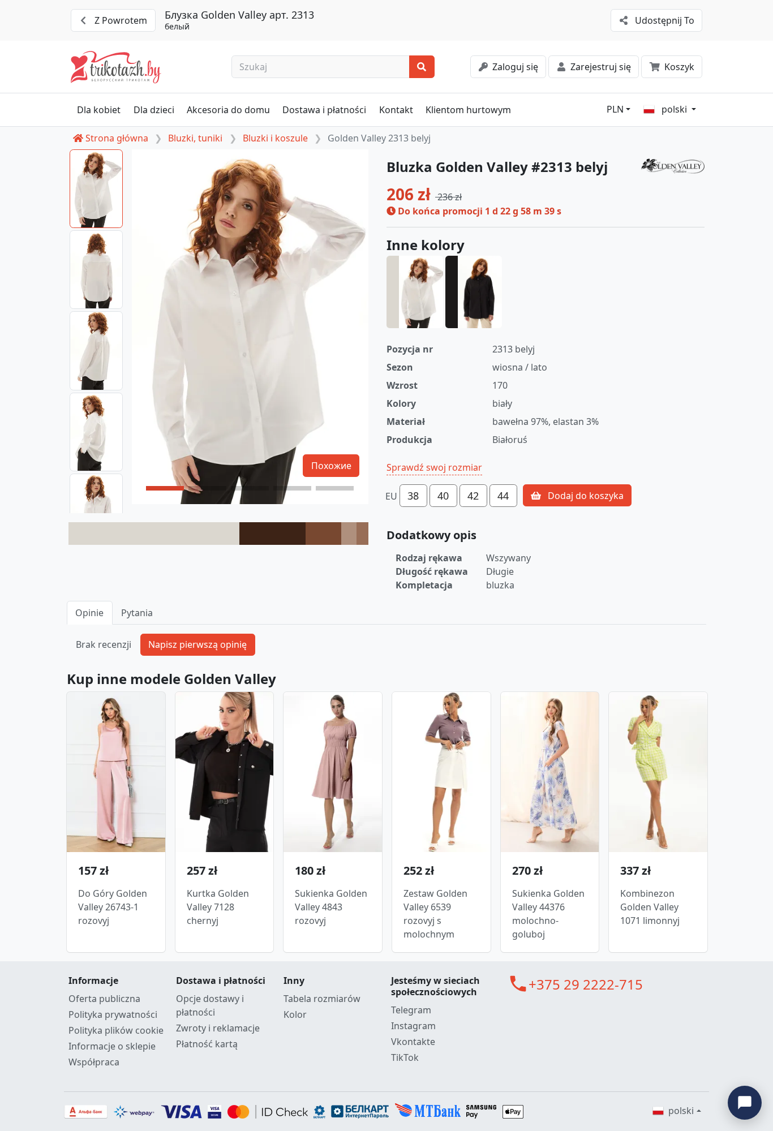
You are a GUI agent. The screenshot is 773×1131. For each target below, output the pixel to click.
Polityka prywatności (112, 1014)
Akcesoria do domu (228, 110)
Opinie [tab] (89, 613)
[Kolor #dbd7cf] (153, 533)
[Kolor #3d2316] (272, 533)
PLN (615, 109)
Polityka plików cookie (116, 1030)
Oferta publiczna (104, 998)
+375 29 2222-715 (586, 984)
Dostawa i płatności (324, 110)
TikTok (405, 1057)
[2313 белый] (414, 292)
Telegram (411, 1010)
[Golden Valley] (673, 166)
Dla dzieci (154, 110)
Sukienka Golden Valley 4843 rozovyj (331, 907)
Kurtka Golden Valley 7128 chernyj (218, 907)
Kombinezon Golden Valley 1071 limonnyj (650, 907)
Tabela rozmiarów (322, 998)
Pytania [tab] (137, 613)
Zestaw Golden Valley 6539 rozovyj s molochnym (435, 913)
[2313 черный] (473, 292)
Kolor (295, 1014)
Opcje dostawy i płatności (210, 1005)
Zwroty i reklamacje (218, 1028)
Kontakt (396, 110)
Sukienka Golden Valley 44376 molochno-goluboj (548, 913)
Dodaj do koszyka (585, 495)
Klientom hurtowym (468, 110)
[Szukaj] (422, 66)
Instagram (413, 1026)
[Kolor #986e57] (362, 533)
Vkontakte (413, 1041)
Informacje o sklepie (112, 1046)
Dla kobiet (99, 110)
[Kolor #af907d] (349, 533)
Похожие (331, 465)
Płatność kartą (207, 1044)
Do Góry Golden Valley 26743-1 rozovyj (112, 907)
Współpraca (93, 1062)
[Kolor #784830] (324, 533)
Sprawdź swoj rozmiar (434, 467)
